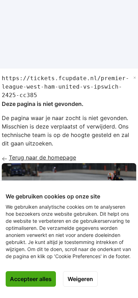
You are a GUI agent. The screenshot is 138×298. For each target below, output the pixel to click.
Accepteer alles (31, 278)
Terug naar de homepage (42, 157)
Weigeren (80, 278)
